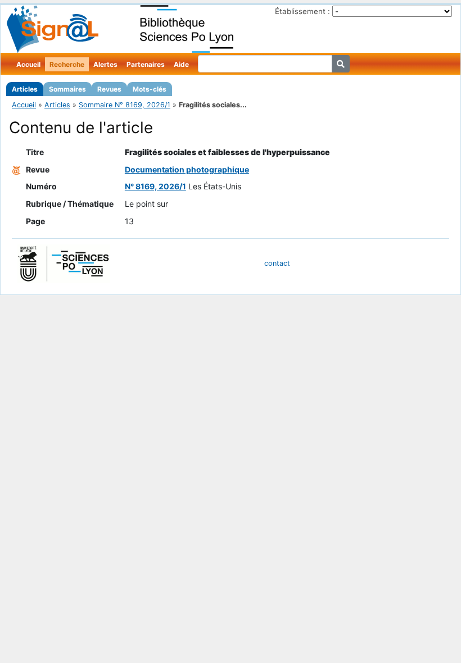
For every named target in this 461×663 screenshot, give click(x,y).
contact (277, 263)
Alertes (105, 64)
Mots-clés (149, 89)
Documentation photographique (187, 169)
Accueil (28, 64)
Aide (181, 64)
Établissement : (302, 11)
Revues (109, 89)
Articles (25, 89)
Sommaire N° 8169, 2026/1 (124, 105)
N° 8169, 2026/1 (155, 186)
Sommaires (67, 89)
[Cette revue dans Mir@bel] (16, 169)
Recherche (66, 64)
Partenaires (145, 64)
